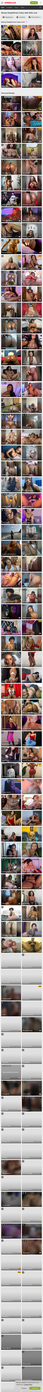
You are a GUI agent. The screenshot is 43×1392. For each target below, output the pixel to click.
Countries (22, 17)
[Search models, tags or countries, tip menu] (40, 7)
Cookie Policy (28, 1384)
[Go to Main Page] (13, 3)
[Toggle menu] (2, 2)
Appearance (9, 17)
